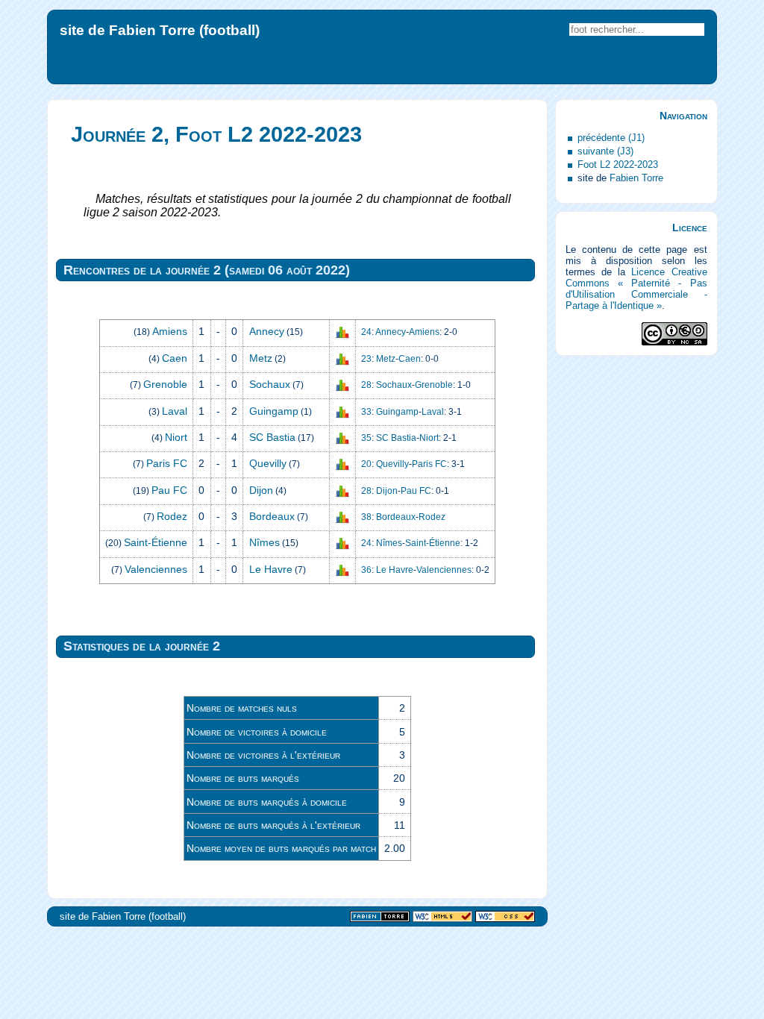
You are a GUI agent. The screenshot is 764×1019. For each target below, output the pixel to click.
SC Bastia (272, 437)
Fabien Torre (636, 178)
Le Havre (270, 569)
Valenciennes (156, 569)
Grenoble (165, 384)
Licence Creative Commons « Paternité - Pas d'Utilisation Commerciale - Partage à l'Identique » (636, 288)
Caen (174, 358)
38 (366, 517)
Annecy (266, 331)
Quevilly (267, 463)
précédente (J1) (611, 137)
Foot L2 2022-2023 (617, 164)
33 (366, 412)
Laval (174, 411)
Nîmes (264, 542)
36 (366, 570)
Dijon (261, 490)
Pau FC (169, 490)
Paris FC (166, 463)
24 (366, 332)
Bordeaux (272, 516)
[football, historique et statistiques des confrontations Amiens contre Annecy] (342, 332)
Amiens (169, 331)
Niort (176, 437)
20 (366, 464)
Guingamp (273, 411)
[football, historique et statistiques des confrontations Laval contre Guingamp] (342, 411)
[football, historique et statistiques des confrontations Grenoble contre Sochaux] (342, 385)
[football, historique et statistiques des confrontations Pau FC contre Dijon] (342, 490)
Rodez (172, 516)
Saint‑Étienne (155, 542)
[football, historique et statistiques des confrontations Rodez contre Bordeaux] (342, 517)
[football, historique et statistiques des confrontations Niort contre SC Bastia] (342, 438)
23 (366, 359)
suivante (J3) (605, 151)
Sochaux (269, 384)
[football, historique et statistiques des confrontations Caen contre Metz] (342, 359)
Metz (260, 358)
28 (366, 385)
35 (366, 438)
